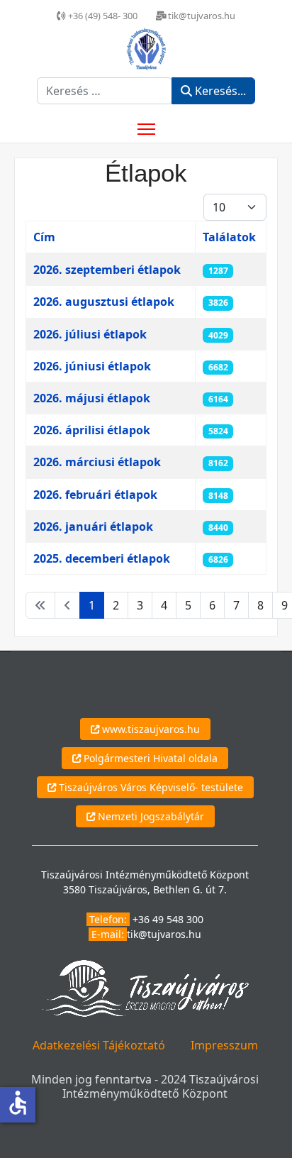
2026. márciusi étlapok (97, 462)
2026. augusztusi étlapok (103, 301)
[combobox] (104, 90)
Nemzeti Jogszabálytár (149, 816)
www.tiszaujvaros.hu (149, 729)
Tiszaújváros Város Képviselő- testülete (149, 787)
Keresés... (219, 91)
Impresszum (224, 1045)
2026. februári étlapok (95, 494)
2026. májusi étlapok (91, 398)
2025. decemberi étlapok (101, 558)
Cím (44, 237)
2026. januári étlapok (93, 526)
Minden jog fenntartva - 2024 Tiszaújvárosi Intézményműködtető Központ (145, 1086)
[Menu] (146, 129)
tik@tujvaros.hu (164, 934)
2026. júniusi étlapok (92, 366)
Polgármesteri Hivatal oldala (149, 758)
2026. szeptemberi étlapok (107, 269)
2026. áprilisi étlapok (91, 430)
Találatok (229, 237)
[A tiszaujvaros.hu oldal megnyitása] (145, 987)
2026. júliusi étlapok (90, 334)
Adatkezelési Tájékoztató (99, 1045)
